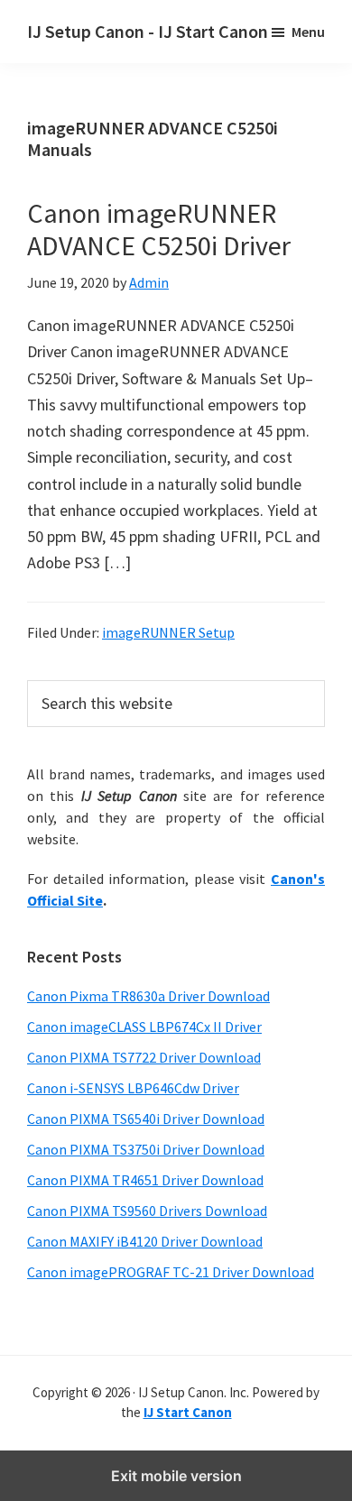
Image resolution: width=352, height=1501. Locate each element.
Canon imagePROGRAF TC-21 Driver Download (170, 1272)
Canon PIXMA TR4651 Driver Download (145, 1180)
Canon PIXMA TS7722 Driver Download (144, 1057)
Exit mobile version (176, 1476)
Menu (308, 32)
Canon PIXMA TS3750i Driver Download (145, 1149)
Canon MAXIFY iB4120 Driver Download (145, 1241)
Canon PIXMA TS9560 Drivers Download (147, 1211)
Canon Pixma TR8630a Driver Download (148, 996)
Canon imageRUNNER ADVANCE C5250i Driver (159, 229)
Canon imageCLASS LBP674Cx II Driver (144, 1027)
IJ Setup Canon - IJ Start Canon (147, 31)
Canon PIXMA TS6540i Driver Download (145, 1119)
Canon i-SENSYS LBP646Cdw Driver (133, 1088)
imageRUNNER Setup (168, 632)
